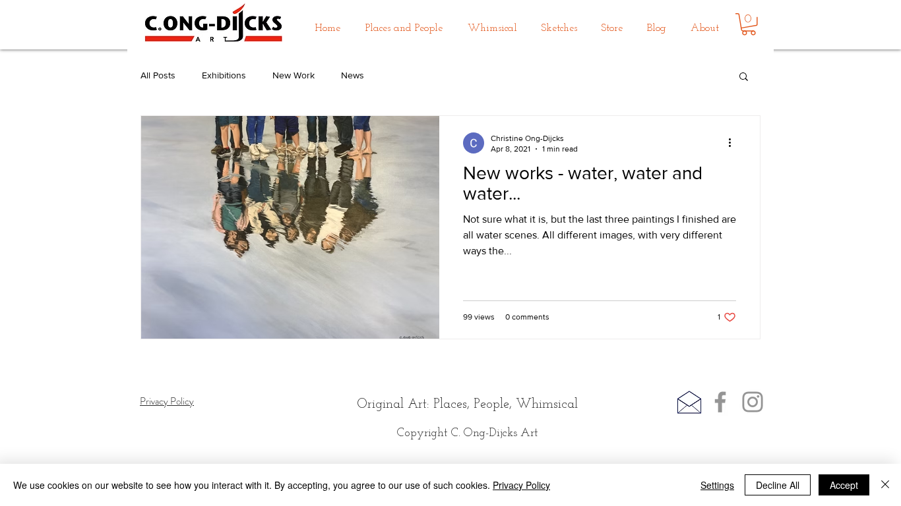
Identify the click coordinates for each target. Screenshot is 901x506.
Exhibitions (224, 75)
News (352, 75)
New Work (293, 75)
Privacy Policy (521, 485)
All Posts (157, 75)
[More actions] (734, 143)
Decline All (777, 485)
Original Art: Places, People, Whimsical (467, 404)
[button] (404, 22)
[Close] (885, 484)
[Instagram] (752, 402)
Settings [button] (717, 485)
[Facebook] (720, 402)
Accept (844, 485)
